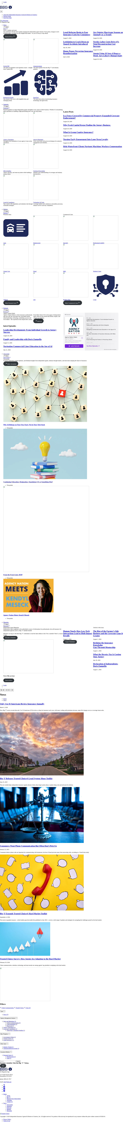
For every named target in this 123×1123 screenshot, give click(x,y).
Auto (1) (9, 1058)
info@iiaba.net (7, 1082)
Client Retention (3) (12, 1024)
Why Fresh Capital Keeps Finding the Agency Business (87, 125)
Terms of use (6, 1121)
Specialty (65, 243)
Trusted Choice (19, 1008)
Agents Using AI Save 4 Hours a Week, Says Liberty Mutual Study (107, 54)
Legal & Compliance (8, 202)
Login (5, 2)
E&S (64, 271)
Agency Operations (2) (9, 1027)
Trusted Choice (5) (8, 1038)
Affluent (5, 299)
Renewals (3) (10, 1026)
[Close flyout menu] (1, 12)
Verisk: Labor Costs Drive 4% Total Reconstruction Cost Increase (106, 44)
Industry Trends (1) (8, 1047)
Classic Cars (6, 271)
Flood (34, 271)
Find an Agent (7, 16)
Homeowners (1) (11, 1056)
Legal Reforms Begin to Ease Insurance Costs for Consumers (76, 33)
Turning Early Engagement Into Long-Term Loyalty (85, 139)
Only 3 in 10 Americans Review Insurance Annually (22, 704)
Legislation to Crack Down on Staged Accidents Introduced (76, 43)
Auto (4, 243)
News (4, 25)
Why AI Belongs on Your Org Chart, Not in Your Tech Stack (24, 425)
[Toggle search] (2, 690)
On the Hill (6, 66)
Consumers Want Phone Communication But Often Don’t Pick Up (28, 846)
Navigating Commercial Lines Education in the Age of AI (27, 346)
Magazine (6, 622)
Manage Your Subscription (14, 1098)
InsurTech (36, 97)
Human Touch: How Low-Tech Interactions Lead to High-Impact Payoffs (77, 633)
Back (6, 27)
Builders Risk (66, 299)
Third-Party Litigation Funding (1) (16, 1030)
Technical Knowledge (39, 171)
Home (5, 698)
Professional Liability (98, 243)
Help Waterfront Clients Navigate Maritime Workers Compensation (92, 146)
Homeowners (36, 243)
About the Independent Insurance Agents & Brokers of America (20, 14)
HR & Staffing (7, 171)
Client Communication (7, 1008)
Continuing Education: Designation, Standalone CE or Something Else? (28, 482)
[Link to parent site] (6, 8)
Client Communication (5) (13, 1023)
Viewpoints (6, 354)
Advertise (9, 1100)
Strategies (5, 104)
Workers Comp (97, 271)
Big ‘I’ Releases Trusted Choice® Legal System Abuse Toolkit (26, 778)
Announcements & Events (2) (11, 1048)
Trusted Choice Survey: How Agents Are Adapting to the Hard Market (30, 959)
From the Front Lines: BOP (12, 575)
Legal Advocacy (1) (8, 1040)
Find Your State (7, 17)
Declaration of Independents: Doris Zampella (105, 665)
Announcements (37, 66)
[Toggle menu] (7, 690)
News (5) (5, 1014)
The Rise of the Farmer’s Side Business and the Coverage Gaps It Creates (108, 633)
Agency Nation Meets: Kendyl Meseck (16, 615)
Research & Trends (8, 97)
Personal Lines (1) (8, 1055)
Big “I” (9, 1097)
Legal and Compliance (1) (10, 1029)
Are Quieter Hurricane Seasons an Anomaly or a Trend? (108, 33)
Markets (5, 209)
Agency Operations (8, 139)
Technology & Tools (38, 202)
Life (34, 299)
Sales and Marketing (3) (9, 1021)
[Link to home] (4, 20)
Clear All (27, 1008)
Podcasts (5, 308)
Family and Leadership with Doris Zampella (22, 339)
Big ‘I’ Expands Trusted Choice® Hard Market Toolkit (23, 914)
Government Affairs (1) (9, 1037)
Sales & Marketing (38, 139)
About (8, 1095)
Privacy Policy (7, 1119)
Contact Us (10, 1101)
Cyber (94, 299)
